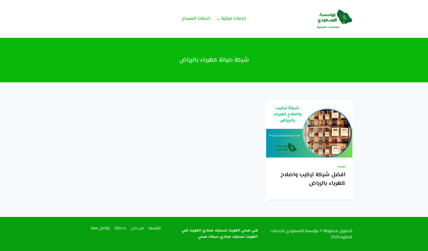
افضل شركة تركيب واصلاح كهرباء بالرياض (312, 179)
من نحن (137, 227)
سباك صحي (208, 237)
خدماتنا (120, 227)
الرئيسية (155, 227)
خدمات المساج (196, 18)
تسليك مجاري (232, 237)
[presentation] (309, 129)
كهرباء (341, 167)
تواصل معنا (100, 227)
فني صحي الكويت (243, 231)
